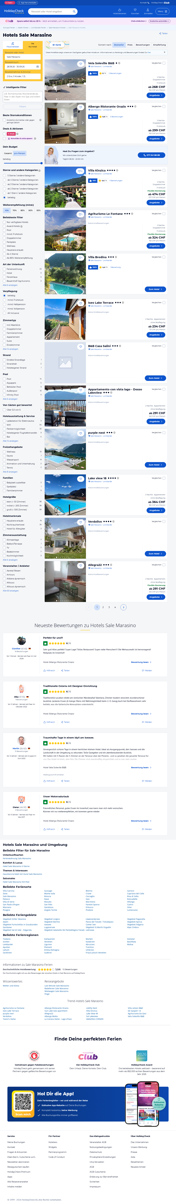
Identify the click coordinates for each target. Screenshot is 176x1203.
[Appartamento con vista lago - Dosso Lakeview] (65, 406)
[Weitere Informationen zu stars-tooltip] (39, 170)
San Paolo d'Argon (11, 904)
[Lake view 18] (65, 494)
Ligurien (48, 944)
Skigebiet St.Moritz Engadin (98, 927)
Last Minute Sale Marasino (57, 985)
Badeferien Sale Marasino (56, 988)
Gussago (48, 890)
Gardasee (7, 927)
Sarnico (130, 890)
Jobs (133, 1157)
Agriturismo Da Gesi (137, 1013)
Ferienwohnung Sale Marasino (17, 858)
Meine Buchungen (16, 1142)
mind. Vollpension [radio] (16, 309)
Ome (129, 907)
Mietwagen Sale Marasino (56, 991)
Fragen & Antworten (17, 1152)
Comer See (91, 924)
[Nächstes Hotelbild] (82, 79)
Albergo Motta (51, 1016)
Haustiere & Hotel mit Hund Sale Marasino (22, 874)
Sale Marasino (9, 896)
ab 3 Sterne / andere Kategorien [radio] (23, 184)
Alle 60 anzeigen (11, 590)
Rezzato (47, 901)
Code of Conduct (57, 1157)
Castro (130, 904)
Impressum (95, 1186)
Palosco (6, 899)
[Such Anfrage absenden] (74, 11)
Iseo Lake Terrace (101, 302)
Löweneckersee (93, 919)
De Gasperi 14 (134, 1010)
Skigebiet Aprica (134, 921)
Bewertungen (143, 45)
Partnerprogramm (58, 1152)
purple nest (96, 432)
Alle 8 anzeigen (10, 472)
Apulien (6, 947)
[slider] (41, 163)
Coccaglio (90, 896)
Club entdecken (138, 21)
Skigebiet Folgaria (135, 924)
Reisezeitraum (12, 62)
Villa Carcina (8, 890)
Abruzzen (90, 944)
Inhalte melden (14, 1186)
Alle (7, 210)
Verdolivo (95, 521)
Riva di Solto (132, 896)
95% (39, 210)
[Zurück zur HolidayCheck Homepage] (14, 11)
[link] (119, 11)
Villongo (130, 901)
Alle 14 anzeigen (10, 349)
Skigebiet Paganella (136, 919)
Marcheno (90, 901)
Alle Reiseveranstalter (17, 1182)
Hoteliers (53, 1142)
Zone (5, 893)
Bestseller (119, 45)
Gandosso (48, 907)
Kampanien (49, 939)
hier (149, 52)
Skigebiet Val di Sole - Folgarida (17, 930)
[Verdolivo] (65, 538)
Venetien (48, 941)
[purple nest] (65, 449)
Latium (6, 950)
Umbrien (90, 950)
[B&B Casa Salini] (65, 362)
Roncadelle (132, 899)
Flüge (47, 994)
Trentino (90, 947)
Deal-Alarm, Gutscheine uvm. (21, 1157)
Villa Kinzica (97, 170)
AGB (92, 1167)
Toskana (6, 939)
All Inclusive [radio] (13, 313)
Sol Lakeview (92, 1016)
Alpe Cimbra (133, 927)
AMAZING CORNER (94, 1019)
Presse (134, 1152)
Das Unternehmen (139, 1142)
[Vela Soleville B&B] (65, 79)
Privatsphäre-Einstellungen (103, 1157)
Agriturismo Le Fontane (105, 213)
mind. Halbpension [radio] (17, 304)
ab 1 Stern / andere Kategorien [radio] (22, 193)
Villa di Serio (8, 901)
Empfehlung (159, 45)
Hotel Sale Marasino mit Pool (16, 882)
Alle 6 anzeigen (10, 285)
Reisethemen (137, 1162)
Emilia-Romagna (51, 950)
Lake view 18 (97, 478)
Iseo (88, 899)
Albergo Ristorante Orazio (107, 106)
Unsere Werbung (139, 1147)
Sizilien (6, 941)
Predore (89, 910)
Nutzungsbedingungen (101, 1147)
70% (15, 210)
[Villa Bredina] (65, 273)
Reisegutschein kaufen (18, 1167)
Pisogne (6, 910)
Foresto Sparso (92, 904)
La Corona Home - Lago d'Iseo (58, 1019)
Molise (130, 944)
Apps (9, 1177)
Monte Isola (49, 893)
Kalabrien (90, 941)
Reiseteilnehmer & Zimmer (18, 72)
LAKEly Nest (91, 1008)
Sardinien (7, 952)
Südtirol (48, 952)
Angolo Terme (50, 910)
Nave (46, 899)
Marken (89, 939)
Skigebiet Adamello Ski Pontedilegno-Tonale (64, 930)
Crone (88, 893)
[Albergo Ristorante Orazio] (65, 123)
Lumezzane (132, 910)
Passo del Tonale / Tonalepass (99, 921)
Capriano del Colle (135, 893)
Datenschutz (96, 1152)
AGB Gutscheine (97, 1172)
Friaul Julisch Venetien (96, 952)
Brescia (47, 896)
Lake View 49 (92, 1013)
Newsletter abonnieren (18, 1162)
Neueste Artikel (138, 1167)
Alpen (5, 921)
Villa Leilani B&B (135, 1008)
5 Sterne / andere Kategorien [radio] (21, 175)
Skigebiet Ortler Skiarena (14, 919)
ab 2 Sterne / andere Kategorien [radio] (23, 188)
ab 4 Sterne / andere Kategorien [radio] (23, 180)
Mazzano (7, 907)
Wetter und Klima (11, 985)
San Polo (48, 904)
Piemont (48, 947)
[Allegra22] (65, 581)
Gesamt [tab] (8, 153)
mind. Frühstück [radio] (15, 300)
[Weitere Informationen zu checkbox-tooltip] (40, 120)
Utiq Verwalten (97, 1162)
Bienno (89, 890)
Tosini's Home (9, 1019)
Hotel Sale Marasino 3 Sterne (16, 866)
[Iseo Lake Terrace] (65, 319)
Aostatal (131, 939)
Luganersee (49, 927)
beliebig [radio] (11, 197)
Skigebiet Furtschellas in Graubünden (20, 924)
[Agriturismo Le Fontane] (65, 230)
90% (30, 210)
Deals (9, 3)
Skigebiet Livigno (52, 919)
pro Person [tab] (19, 153)
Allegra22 (95, 565)
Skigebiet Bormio (52, 921)
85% (23, 210)
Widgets (53, 1147)
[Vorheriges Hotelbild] (48, 79)
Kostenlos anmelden (159, 21)
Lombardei (8, 944)
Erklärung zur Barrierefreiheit (104, 1177)
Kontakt (143, 3)
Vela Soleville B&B (101, 63)
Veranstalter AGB (98, 1142)
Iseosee (47, 924)
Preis (129, 45)
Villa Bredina (97, 257)
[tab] (13, 45)
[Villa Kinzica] (65, 187)
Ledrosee (90, 930)
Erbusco (89, 907)
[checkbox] (23, 121)
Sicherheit (94, 1182)
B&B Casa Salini (99, 346)
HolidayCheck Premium (18, 1172)
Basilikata (131, 941)
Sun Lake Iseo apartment (56, 1010)
